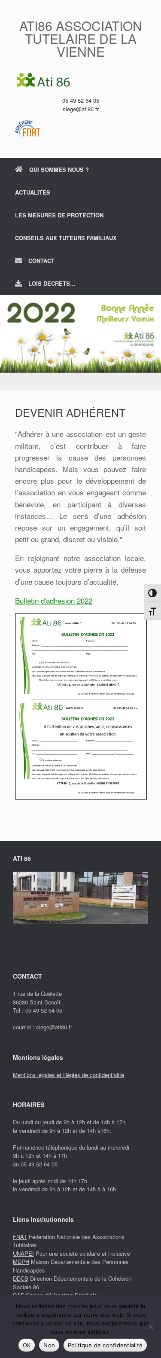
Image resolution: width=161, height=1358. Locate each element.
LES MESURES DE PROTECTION (59, 215)
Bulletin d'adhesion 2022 (53, 600)
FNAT (20, 1237)
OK (27, 1345)
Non (49, 1345)
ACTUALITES (32, 192)
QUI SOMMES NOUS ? (59, 169)
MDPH (21, 1261)
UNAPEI (23, 1253)
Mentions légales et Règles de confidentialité (68, 1075)
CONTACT (41, 260)
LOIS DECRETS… (52, 283)
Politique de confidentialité (105, 1345)
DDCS (20, 1278)
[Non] (150, 1326)
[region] (80, 342)
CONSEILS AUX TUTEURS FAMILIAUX (66, 238)
